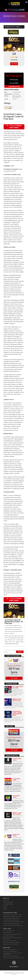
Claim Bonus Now (14, 86)
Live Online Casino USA (8, 936)
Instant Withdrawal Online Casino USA (11, 942)
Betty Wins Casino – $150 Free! (17, 687)
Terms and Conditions (8, 902)
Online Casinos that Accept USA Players (12, 934)
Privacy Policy (6, 900)
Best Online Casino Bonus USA (10, 940)
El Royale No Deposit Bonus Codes (11, 923)
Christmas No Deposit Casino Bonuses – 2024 (13, 957)
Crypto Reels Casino (14, 737)
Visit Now (14, 678)
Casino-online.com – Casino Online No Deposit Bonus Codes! (14, 972)
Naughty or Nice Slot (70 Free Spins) (11, 956)
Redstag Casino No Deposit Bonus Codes (12, 916)
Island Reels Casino (16, 796)
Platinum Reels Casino (17, 759)
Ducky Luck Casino (14, 666)
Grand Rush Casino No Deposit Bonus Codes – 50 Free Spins (14, 621)
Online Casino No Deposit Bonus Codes (12, 914)
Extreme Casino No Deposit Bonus (11, 920)
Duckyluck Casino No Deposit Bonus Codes (13, 925)
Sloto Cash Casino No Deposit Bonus (11, 918)
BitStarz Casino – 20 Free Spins (17, 813)
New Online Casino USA (8, 930)
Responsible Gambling (8, 904)
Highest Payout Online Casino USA (11, 944)
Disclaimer (5, 905)
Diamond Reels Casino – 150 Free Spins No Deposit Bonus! (17, 713)
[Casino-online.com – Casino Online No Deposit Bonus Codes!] (14, 6)
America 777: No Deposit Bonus (16, 699)
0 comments (11, 633)
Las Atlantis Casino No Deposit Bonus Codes (13, 921)
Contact (5, 907)
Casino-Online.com (10, 625)
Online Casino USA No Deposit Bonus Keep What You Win (12, 938)
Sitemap (5, 909)
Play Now (14, 63)
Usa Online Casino (7, 932)
